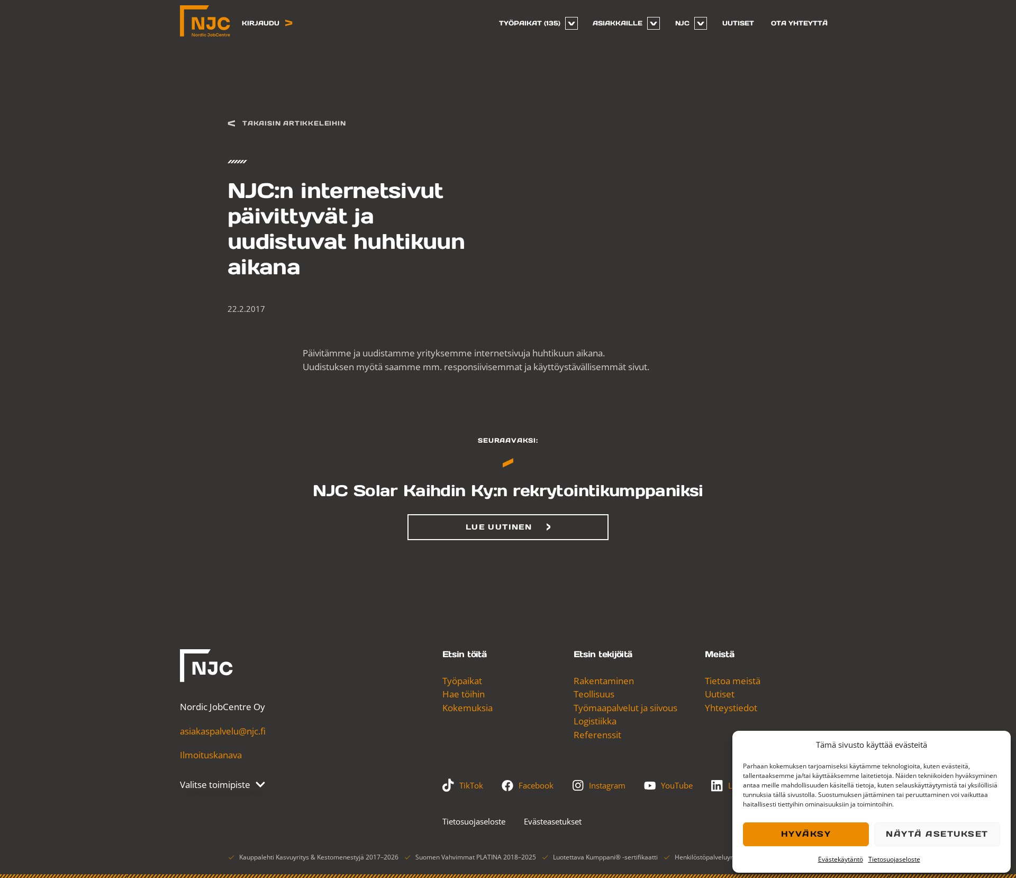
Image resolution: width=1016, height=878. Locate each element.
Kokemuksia (467, 708)
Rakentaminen (604, 681)
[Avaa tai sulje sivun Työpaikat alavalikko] (571, 23)
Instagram (607, 785)
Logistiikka (595, 721)
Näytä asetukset (937, 834)
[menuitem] (534, 23)
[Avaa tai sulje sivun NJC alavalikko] (700, 23)
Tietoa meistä (732, 681)
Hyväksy (806, 834)
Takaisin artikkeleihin (294, 123)
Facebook (536, 785)
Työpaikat (462, 681)
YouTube (677, 785)
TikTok (471, 785)
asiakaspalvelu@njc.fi (223, 731)
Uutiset (738, 23)
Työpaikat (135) (529, 23)
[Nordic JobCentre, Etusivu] (205, 21)
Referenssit (597, 735)
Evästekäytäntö (840, 859)
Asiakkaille (617, 23)
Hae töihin (463, 694)
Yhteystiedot (731, 708)
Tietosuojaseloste (894, 859)
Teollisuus (594, 694)
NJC (682, 23)
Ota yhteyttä (799, 23)
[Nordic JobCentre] (206, 665)
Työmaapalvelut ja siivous (625, 708)
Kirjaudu (260, 23)
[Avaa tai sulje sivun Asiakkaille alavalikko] (653, 23)
